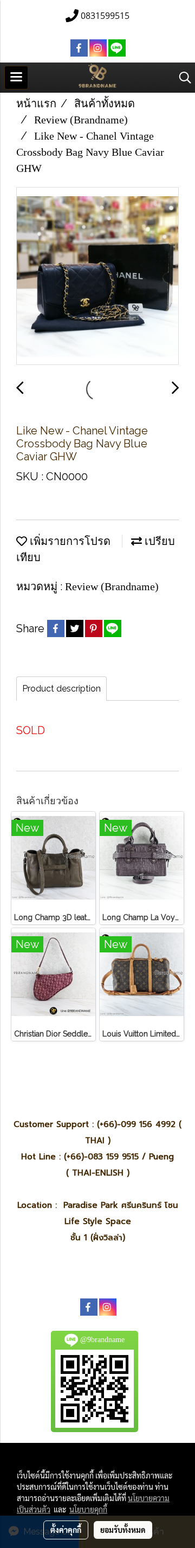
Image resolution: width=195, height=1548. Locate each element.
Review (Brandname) (112, 586)
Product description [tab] (61, 688)
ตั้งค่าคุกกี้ (65, 1530)
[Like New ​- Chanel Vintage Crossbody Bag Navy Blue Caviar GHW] (97, 276)
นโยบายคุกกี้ (88, 1509)
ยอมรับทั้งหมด (123, 1530)
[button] (181, 78)
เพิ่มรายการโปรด (68, 541)
